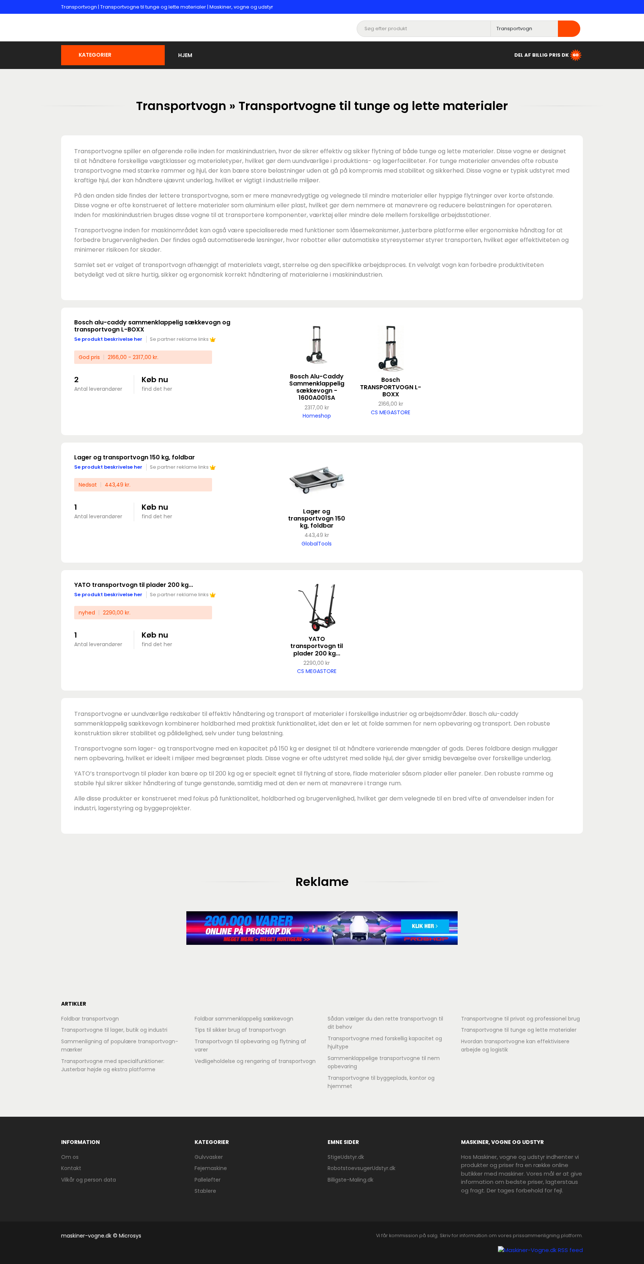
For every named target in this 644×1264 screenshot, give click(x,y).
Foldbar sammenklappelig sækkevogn (244, 1018)
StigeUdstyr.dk (346, 1157)
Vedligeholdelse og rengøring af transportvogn (255, 1061)
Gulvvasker (209, 1157)
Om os (70, 1157)
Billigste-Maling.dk (350, 1179)
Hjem (185, 55)
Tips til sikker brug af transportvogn (240, 1030)
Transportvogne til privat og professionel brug (520, 1018)
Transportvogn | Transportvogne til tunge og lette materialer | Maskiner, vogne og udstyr (167, 6)
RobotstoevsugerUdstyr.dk (361, 1168)
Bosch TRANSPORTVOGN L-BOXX (390, 386)
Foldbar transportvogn (90, 1018)
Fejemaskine (211, 1168)
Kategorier (95, 55)
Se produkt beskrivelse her (108, 339)
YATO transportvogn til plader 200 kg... (133, 585)
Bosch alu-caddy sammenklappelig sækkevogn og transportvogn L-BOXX (152, 326)
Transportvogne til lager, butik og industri (114, 1030)
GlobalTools (317, 543)
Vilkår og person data (88, 1179)
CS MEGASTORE (390, 412)
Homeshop (317, 415)
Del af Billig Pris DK (541, 54)
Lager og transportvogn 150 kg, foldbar (134, 457)
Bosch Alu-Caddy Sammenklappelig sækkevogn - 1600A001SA (316, 387)
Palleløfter (208, 1179)
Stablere (205, 1191)
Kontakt (71, 1168)
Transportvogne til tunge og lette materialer (519, 1030)
